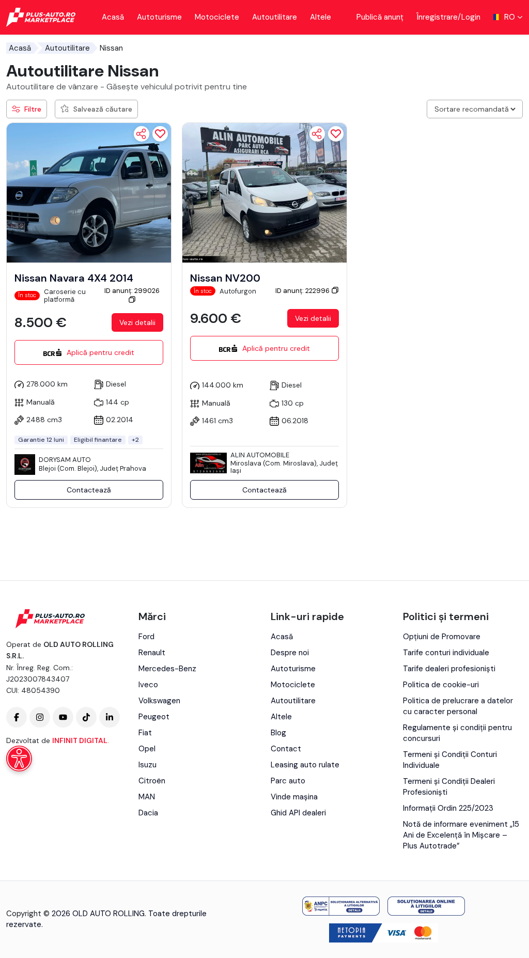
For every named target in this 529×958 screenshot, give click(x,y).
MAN (146, 797)
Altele (320, 17)
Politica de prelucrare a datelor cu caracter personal (458, 706)
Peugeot (153, 717)
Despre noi (290, 652)
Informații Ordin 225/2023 (448, 808)
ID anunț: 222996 (303, 290)
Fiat (145, 733)
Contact (286, 749)
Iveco (148, 684)
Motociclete (217, 17)
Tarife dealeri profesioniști (449, 668)
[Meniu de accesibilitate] (19, 758)
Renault (151, 652)
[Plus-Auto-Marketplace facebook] (16, 717)
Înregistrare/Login (448, 17)
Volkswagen (159, 701)
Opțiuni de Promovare (441, 636)
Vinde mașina (294, 797)
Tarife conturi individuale (446, 652)
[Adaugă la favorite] (160, 134)
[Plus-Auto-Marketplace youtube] (63, 717)
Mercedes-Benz (167, 668)
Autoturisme (159, 17)
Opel (146, 749)
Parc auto (288, 781)
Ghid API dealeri (298, 813)
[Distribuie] (141, 134)
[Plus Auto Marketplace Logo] (41, 17)
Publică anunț (379, 17)
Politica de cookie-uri (441, 684)
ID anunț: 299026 (132, 290)
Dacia (148, 813)
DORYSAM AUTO (65, 459)
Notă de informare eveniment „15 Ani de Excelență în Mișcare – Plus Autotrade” (461, 835)
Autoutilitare (274, 17)
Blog (278, 733)
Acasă (113, 17)
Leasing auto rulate (305, 765)
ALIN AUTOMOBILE (259, 455)
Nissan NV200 (225, 278)
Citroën (151, 781)
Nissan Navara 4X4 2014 (73, 278)
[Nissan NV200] (264, 192)
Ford (146, 636)
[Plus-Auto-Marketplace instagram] (39, 717)
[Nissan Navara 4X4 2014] (89, 192)
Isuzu (147, 765)
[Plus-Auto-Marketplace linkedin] (109, 717)
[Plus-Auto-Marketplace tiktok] (86, 717)
